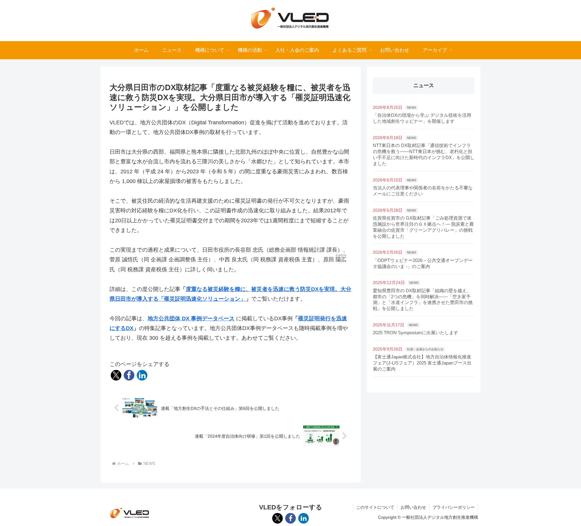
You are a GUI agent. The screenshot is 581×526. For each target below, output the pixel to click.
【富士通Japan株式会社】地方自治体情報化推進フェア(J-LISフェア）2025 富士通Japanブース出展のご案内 (422, 362)
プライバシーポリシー (453, 507)
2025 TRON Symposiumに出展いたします (415, 332)
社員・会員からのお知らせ (425, 349)
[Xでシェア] (116, 375)
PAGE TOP (563, 505)
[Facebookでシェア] (129, 375)
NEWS (411, 107)
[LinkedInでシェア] (142, 375)
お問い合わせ (413, 507)
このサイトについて (375, 507)
